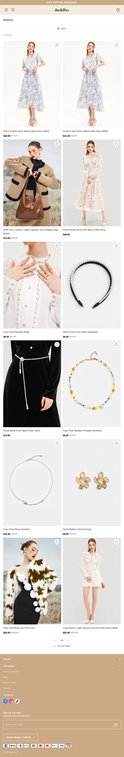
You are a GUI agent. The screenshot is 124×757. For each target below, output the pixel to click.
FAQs (5, 677)
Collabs (6, 688)
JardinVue (13, 752)
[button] (6, 10)
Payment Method (10, 671)
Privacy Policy (9, 682)
